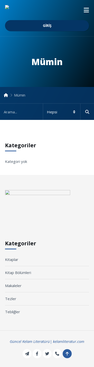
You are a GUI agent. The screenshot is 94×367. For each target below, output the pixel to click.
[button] (86, 10)
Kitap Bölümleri (18, 272)
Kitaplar (11, 259)
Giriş (47, 25)
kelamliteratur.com (68, 341)
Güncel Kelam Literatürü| (31, 341)
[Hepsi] (47, 112)
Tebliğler (12, 311)
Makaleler (13, 285)
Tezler (10, 298)
